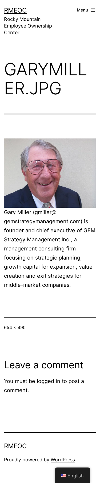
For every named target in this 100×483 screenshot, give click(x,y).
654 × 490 (15, 327)
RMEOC (15, 10)
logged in (48, 381)
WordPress (63, 459)
